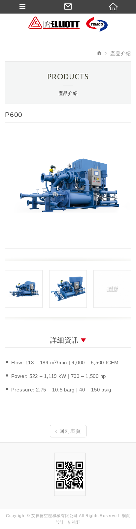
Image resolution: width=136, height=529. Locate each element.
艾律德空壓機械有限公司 (68, 25)
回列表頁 (69, 431)
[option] (68, 185)
